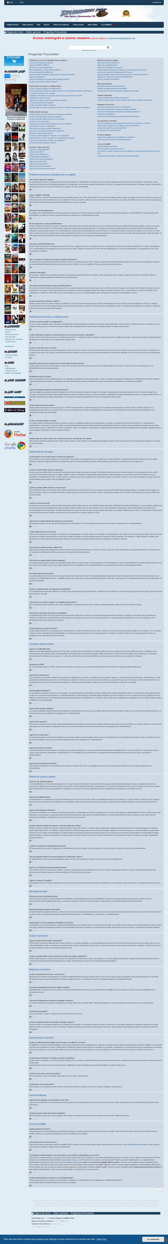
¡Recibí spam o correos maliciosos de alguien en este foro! (118, 91)
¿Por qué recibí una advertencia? (41, 133)
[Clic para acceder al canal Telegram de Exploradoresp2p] (14, 65)
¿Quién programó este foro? (107, 146)
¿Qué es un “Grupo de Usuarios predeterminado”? (115, 77)
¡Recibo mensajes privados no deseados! (112, 88)
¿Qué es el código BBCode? (39, 150)
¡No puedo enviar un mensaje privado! (111, 86)
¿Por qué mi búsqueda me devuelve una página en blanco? (118, 112)
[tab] (7, 76)
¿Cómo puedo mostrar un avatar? (41, 103)
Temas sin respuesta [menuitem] (61, 25)
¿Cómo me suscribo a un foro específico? (112, 128)
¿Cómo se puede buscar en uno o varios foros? (114, 107)
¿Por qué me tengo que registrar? (41, 63)
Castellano (15, 76)
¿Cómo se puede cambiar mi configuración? (45, 88)
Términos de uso (11, 371)
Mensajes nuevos (12, 334)
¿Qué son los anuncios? (38, 161)
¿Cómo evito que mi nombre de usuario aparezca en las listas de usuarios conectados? (60, 91)
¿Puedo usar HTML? (36, 152)
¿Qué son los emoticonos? (38, 154)
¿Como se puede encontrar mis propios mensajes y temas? (118, 116)
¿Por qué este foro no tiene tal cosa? (110, 149)
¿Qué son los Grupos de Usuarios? (109, 67)
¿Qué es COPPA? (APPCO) (39, 65)
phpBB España (56, 1224)
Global (7, 76)
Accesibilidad (106, 25)
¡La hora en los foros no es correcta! (42, 93)
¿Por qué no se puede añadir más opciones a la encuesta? (50, 124)
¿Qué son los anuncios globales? (41, 159)
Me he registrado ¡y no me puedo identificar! (45, 70)
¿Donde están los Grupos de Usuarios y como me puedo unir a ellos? (122, 70)
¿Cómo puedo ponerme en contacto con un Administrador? (118, 156)
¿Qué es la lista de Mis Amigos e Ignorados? (113, 98)
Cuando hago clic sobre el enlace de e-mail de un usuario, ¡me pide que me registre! (59, 107)
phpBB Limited (114, 1131)
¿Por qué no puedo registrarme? (41, 67)
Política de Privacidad (13, 373)
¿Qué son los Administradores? (108, 63)
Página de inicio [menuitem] (13, 25)
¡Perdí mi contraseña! (37, 77)
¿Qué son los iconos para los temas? (42, 168)
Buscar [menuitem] (46, 25)
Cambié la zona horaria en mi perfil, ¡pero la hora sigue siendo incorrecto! (55, 96)
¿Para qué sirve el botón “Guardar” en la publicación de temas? (52, 138)
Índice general (11, 330)
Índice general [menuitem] (27, 25)
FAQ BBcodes (10, 368)
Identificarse (10, 346)
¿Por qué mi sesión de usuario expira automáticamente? (49, 79)
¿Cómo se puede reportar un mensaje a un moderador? (49, 136)
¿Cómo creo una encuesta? (39, 121)
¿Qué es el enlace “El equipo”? (108, 79)
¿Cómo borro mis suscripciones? (109, 130)
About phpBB (69, 1134)
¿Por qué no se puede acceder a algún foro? (45, 128)
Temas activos (11, 342)
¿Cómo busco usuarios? (106, 114)
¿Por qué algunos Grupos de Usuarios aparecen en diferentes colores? (122, 75)
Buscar (8, 332)
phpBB (138, 381)
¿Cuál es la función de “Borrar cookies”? (43, 82)
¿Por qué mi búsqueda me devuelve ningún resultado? (116, 109)
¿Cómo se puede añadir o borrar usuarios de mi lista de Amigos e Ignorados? (125, 100)
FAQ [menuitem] (38, 25)
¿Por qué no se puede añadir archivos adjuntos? (46, 131)
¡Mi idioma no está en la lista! (39, 98)
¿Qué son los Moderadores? (107, 65)
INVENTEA (57, 1221)
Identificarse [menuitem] (157, 2)
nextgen (66, 1221)
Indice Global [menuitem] (92, 25)
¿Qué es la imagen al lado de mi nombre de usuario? (48, 100)
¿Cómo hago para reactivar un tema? (42, 143)
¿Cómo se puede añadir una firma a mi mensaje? (47, 119)
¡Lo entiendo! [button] (153, 1239)
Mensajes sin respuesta (14, 339)
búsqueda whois (70, 1160)
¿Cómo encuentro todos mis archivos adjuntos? (114, 140)
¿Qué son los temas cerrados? (40, 166)
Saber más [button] (101, 1239)
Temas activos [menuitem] (78, 25)
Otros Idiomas (10, 80)
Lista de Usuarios (12, 355)
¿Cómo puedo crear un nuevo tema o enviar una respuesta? (50, 114)
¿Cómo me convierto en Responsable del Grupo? (115, 72)
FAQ (7, 366)
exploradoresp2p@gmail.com (121, 38)
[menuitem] (20, 2)
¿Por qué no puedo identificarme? (41, 72)
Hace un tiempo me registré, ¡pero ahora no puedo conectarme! (52, 75)
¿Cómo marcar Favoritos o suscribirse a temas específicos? (118, 126)
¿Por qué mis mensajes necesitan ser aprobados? (47, 140)
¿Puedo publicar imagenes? (39, 157)
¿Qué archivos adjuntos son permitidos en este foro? (116, 137)
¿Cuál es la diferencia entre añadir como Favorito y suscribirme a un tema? (124, 123)
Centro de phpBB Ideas (130, 1144)
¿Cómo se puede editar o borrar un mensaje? (45, 117)
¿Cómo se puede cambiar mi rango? (42, 105)
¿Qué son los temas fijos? (38, 164)
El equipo (9, 357)
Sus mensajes (11, 337)
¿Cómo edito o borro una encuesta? (42, 126)
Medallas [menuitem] (10, 2)
